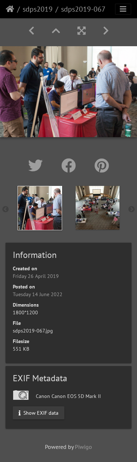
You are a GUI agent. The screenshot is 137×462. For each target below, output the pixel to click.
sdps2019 (38, 9)
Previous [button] (5, 209)
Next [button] (131, 209)
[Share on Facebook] (70, 165)
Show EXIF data (40, 412)
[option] (40, 208)
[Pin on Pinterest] (101, 165)
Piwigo (83, 446)
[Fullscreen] (81, 31)
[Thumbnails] (56, 31)
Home (10, 9)
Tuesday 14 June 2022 (37, 294)
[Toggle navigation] (123, 9)
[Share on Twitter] (37, 165)
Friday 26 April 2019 (36, 276)
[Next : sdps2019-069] (106, 31)
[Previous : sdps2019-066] (31, 31)
